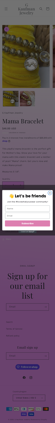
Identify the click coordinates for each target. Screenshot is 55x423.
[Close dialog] (50, 193)
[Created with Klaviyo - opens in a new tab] (27, 231)
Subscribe (27, 223)
